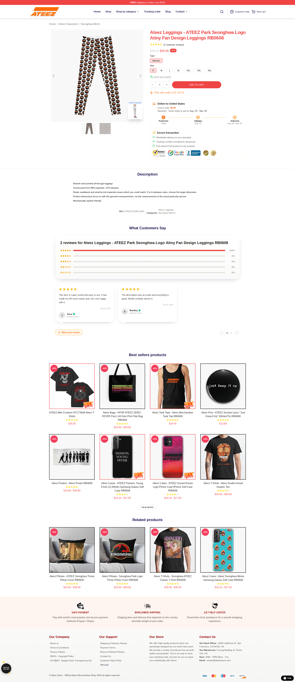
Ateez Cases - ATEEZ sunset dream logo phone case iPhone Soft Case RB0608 (173, 487)
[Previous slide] (54, 75)
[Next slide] (140, 75)
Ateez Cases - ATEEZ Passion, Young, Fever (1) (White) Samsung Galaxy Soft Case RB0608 (122, 487)
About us (54, 643)
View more (147, 507)
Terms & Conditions (59, 647)
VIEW (72, 406)
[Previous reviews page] (222, 333)
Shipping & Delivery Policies (113, 643)
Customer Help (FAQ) (110, 660)
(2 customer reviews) (173, 44)
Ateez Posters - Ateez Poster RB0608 (72, 483)
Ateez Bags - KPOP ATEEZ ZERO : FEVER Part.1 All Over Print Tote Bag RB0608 (122, 416)
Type (152, 56)
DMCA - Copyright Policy (62, 656)
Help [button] (289, 678)
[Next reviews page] (237, 333)
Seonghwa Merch (90, 24)
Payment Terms (107, 647)
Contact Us (105, 656)
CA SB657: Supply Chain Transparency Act (71, 660)
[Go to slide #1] (89, 128)
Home (52, 24)
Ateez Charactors (68, 24)
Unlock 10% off (6, 668)
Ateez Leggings (165, 210)
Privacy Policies (57, 652)
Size (152, 65)
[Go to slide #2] (105, 128)
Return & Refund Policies (112, 652)
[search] (222, 12)
